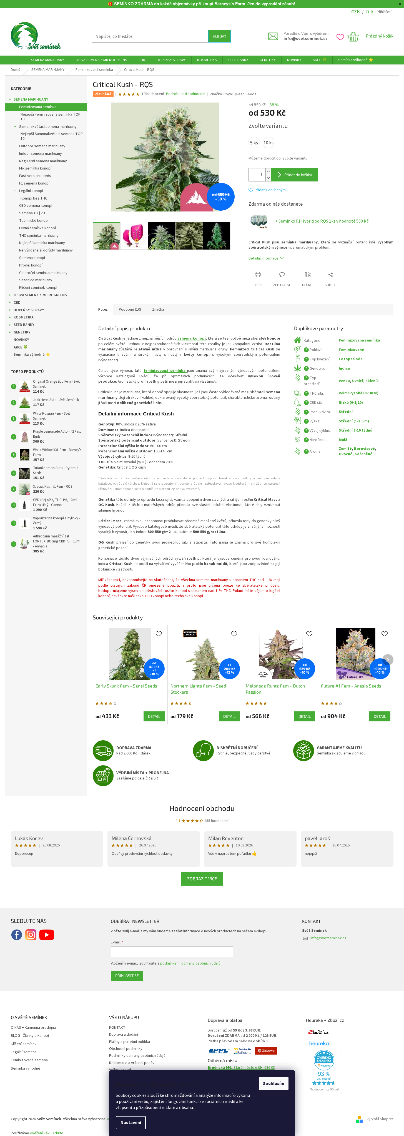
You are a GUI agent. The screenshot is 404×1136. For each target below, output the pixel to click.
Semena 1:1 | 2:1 (32, 213)
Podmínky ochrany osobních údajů (137, 1055)
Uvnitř (357, 381)
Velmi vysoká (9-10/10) (358, 393)
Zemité (345, 449)
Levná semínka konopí (37, 228)
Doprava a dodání (123, 1034)
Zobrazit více (202, 878)
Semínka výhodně (25, 1068)
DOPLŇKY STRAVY (29, 310)
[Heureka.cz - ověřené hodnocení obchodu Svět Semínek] (324, 1072)
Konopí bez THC (34, 198)
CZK (355, 11)
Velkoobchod (120, 1070)
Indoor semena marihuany (40, 153)
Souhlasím (273, 1083)
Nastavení (131, 1123)
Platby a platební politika (129, 1042)
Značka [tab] (158, 309)
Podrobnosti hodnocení (185, 94)
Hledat (219, 36)
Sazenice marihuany (35, 280)
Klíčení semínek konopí (38, 287)
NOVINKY (21, 340)
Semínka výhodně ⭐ (32, 354)
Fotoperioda (351, 359)
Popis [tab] (103, 309)
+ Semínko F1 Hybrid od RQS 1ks (321, 221)
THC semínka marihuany (39, 235)
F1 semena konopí (34, 183)
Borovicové (364, 449)
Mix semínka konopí (35, 168)
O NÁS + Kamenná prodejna (33, 1027)
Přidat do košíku (298, 174)
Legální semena (24, 1052)
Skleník (372, 381)
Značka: (233, 94)
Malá (343, 440)
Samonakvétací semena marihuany (48, 126)
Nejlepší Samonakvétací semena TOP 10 (52, 136)
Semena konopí (32, 258)
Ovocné (345, 454)
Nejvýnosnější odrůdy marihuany (46, 250)
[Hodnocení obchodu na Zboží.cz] (318, 1032)
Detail (154, 716)
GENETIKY (22, 332)
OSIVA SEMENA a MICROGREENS (40, 295)
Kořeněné (363, 454)
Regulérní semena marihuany (43, 161)
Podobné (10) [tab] (130, 309)
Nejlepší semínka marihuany (42, 243)
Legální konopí (31, 191)
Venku (344, 381)
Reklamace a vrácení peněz (132, 1063)
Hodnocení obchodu (202, 808)
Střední (346, 412)
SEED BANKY (24, 325)
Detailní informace (263, 258)
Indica (344, 368)
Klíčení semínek (24, 1044)
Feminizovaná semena (29, 1060)
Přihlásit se (127, 975)
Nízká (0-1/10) (351, 402)
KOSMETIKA (24, 317)
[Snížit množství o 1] (268, 178)
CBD (17, 302)
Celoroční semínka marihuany (43, 273)
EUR (369, 12)
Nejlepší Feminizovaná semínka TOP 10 (51, 117)
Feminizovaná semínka (38, 107)
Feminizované (351, 350)
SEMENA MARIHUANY (31, 99)
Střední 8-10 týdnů (355, 430)
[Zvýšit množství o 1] (268, 171)
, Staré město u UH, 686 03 (241, 1067)
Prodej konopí (30, 265)
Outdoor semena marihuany (42, 146)
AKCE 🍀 (21, 347)
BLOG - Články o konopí (30, 1035)
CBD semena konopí (35, 205)
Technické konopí (34, 220)
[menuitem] (48, 60)
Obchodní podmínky (125, 1049)
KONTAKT (117, 1027)
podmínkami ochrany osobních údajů (190, 963)
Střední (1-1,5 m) (354, 421)
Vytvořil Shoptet (380, 1119)
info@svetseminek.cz (305, 39)
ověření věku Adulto (46, 1133)
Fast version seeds (35, 176)
